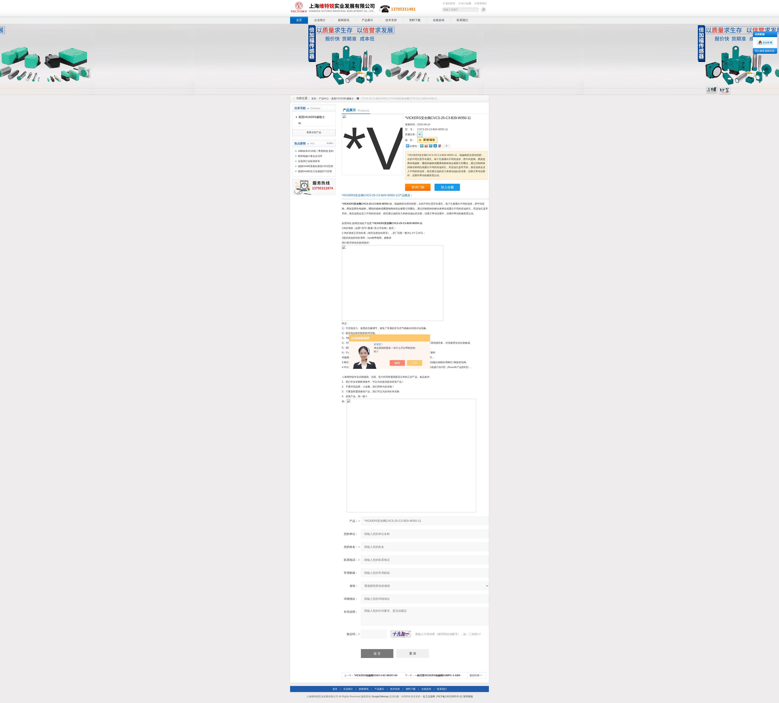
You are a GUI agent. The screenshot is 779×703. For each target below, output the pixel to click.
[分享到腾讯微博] (430, 145)
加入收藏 (466, 3)
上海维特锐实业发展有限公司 (353, 7)
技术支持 (391, 20)
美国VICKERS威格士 (342, 98)
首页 (299, 20)
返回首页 (450, 3)
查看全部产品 (314, 132)
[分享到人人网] (435, 145)
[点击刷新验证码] (401, 634)
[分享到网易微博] (439, 145)
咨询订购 (417, 187)
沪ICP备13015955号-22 (449, 696)
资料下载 (415, 20)
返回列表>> (476, 675)
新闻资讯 (343, 20)
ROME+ (330, 143)
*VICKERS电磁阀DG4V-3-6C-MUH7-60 (375, 675)
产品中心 (324, 98)
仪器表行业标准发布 (309, 161)
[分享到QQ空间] (421, 145)
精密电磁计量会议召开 (310, 156)
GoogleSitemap (380, 696)
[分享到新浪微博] (426, 145)
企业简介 (320, 20)
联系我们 (482, 3)
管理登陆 (468, 696)
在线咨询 (438, 20)
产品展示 (367, 20)
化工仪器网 (429, 696)
